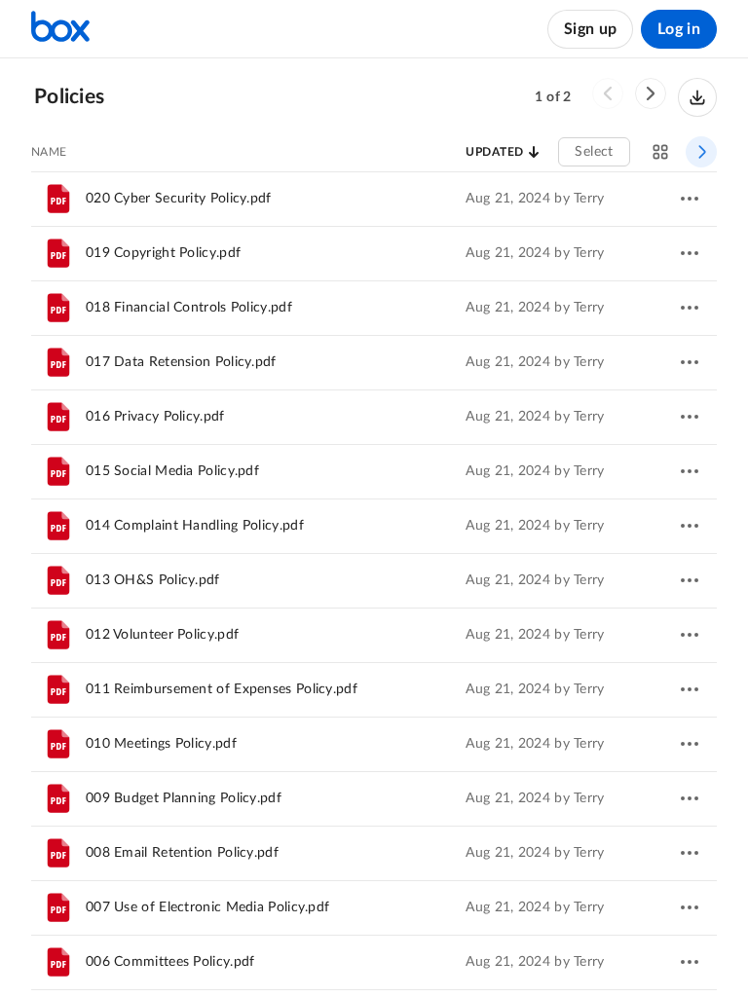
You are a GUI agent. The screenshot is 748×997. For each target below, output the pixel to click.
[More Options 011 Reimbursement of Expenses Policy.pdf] (689, 689)
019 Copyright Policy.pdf (163, 253)
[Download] (697, 97)
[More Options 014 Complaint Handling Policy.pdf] (689, 525)
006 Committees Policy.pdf (170, 962)
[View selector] (660, 151)
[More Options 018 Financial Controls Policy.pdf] (689, 307)
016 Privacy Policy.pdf (155, 417)
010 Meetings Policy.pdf (161, 744)
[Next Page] (650, 93)
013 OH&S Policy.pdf (153, 580)
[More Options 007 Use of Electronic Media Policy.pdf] (689, 907)
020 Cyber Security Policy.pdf (179, 198)
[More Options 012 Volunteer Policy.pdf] (689, 634)
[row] (374, 198)
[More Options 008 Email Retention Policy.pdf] (689, 852)
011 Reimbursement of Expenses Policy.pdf (221, 689)
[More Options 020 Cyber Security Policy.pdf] (689, 198)
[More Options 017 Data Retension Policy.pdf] (689, 362)
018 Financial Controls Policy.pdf (189, 307)
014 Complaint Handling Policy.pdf (195, 526)
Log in (678, 29)
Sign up (590, 29)
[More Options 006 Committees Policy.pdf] (689, 961)
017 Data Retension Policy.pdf (181, 362)
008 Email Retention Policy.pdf (182, 853)
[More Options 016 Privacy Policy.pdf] (689, 416)
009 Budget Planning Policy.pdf (183, 798)
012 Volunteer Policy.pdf (162, 635)
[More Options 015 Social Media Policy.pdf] (689, 471)
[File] (58, 198)
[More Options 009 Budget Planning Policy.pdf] (689, 798)
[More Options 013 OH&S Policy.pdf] (689, 580)
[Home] (60, 29)
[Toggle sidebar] (701, 151)
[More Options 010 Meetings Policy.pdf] (689, 743)
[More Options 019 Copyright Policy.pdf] (689, 253)
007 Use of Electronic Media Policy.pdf (207, 907)
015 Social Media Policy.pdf (172, 471)
